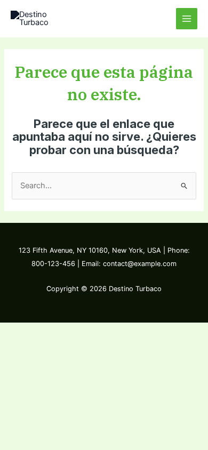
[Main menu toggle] (186, 18)
